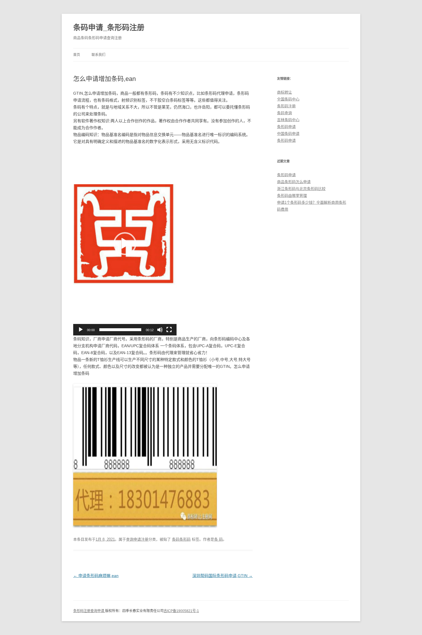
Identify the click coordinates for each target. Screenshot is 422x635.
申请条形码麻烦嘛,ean (96, 575)
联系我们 (98, 55)
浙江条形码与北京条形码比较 (301, 189)
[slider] (120, 329)
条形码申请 (286, 127)
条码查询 (284, 113)
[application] (125, 243)
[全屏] (169, 330)
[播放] (81, 330)
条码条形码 (181, 539)
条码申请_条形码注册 (108, 27)
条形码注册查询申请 (89, 611)
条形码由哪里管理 (292, 195)
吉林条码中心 (288, 120)
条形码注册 (286, 106)
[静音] (160, 330)
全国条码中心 (288, 99)
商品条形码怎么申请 (294, 182)
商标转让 (284, 92)
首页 (76, 55)
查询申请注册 (137, 539)
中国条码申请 (288, 133)
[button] (124, 243)
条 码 (218, 539)
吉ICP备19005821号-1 (181, 611)
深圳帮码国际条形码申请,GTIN (222, 575)
